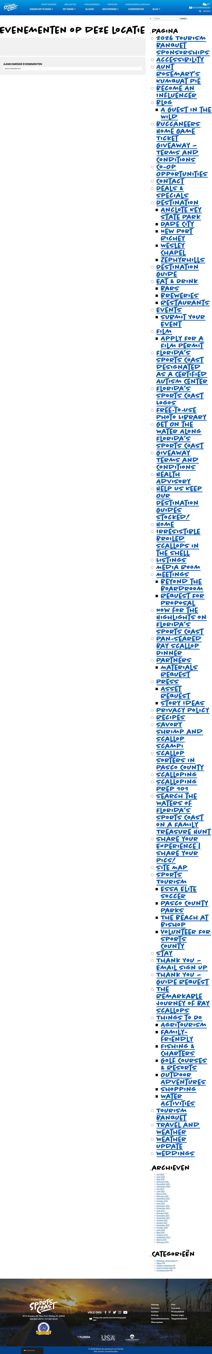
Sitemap (155, 1304)
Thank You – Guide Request (183, 978)
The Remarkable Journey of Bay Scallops (183, 1000)
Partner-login (177, 1315)
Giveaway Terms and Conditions (178, 460)
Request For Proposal (183, 599)
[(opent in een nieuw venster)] (105, 1312)
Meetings (173, 574)
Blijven (89, 9)
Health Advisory (174, 478)
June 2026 (161, 1177)
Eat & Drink (177, 281)
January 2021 (162, 1223)
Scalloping (177, 774)
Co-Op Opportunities (182, 170)
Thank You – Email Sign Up (182, 964)
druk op (154, 1315)
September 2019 (163, 1237)
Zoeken (183, 18)
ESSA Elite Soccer (179, 893)
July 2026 (160, 1174)
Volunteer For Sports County (186, 939)
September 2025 (163, 1186)
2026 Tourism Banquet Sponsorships (183, 45)
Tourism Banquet (172, 1114)
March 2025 (161, 1194)
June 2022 (161, 1210)
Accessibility (180, 59)
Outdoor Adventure (165, 1265)
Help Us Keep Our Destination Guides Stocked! (179, 503)
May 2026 (161, 1179)
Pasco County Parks (184, 907)
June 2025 (161, 1191)
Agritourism (184, 1024)
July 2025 (160, 1189)
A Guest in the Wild (186, 113)
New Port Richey (177, 235)
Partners (112, 4)
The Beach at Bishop (185, 921)
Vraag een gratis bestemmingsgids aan (109, 1318)
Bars (170, 288)
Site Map (172, 867)
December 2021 (163, 1215)
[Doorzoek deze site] (165, 18)
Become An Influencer (177, 92)
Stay (165, 953)
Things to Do (180, 1017)
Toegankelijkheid (179, 1318)
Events (169, 309)
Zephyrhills (183, 259)
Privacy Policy (183, 710)
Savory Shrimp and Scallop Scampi (180, 735)
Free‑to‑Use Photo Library (182, 413)
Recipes (171, 717)
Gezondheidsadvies (160, 1318)
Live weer (175, 1308)
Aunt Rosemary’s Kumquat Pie (179, 73)
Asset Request (175, 692)
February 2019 (162, 1242)
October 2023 (162, 1201)
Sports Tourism (172, 878)
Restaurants (185, 302)
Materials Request (179, 671)
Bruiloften (70, 4)
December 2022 (163, 1206)
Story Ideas (183, 703)
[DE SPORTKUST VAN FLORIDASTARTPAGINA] (9, 8)
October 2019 (162, 1235)
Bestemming (109, 9)
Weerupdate (157, 1322)
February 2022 (162, 1213)
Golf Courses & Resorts (184, 1064)
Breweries (180, 295)
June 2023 (161, 1203)
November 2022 (163, 1208)
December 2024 (163, 1198)
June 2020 (161, 1230)
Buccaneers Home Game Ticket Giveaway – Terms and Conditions (179, 142)
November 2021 (163, 1218)
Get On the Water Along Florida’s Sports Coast (180, 435)
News (159, 1263)
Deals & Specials (173, 192)
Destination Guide (178, 270)
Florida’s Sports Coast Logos (180, 395)
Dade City (177, 224)
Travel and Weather (178, 1128)
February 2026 (162, 1181)
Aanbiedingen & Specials (137, 4)
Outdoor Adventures (183, 1078)
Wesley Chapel (173, 249)
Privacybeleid (177, 1311)
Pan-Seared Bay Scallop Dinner (179, 645)
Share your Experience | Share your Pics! (179, 850)
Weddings (176, 1153)
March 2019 (161, 1240)
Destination (178, 202)
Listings (171, 560)
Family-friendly (177, 1035)
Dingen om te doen (40, 9)
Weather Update (172, 1143)
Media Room (179, 567)
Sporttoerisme (49, 4)
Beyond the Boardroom (182, 585)
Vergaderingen (91, 4)
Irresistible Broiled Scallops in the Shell (179, 542)
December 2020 (163, 1225)
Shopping (178, 1089)
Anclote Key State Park (181, 213)
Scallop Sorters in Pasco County (180, 760)
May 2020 (161, 1232)
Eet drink (68, 9)
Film (164, 331)
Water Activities (178, 1100)
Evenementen (136, 9)
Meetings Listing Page (166, 1261)
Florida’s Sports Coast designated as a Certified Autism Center (182, 367)
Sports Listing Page (165, 1268)
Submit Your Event (183, 321)
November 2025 (163, 1184)
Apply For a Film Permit (182, 342)
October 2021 (162, 1220)
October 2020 (162, 1227)
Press (168, 681)
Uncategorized (163, 1270)
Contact (170, 181)
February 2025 (162, 1196)
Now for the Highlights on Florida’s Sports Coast (182, 621)
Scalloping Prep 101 (177, 785)
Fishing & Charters (178, 1050)
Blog (155, 9)
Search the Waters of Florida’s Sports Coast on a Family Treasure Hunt (184, 814)
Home (165, 524)
